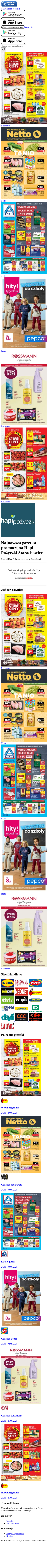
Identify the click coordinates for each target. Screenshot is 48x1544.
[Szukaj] (3, 49)
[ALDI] (24, 273)
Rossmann (5, 426)
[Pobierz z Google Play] (13, 17)
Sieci (10, 9)
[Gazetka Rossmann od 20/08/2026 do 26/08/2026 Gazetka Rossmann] (21, 1403)
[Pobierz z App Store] (13, 25)
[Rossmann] (24, 424)
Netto (3, 201)
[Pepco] (24, 348)
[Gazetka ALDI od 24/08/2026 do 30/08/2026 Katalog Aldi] (21, 1249)
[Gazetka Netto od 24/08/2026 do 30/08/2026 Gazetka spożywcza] (21, 1172)
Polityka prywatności (15, 1533)
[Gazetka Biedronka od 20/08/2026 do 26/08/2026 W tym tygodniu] (21, 1480)
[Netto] (24, 198)
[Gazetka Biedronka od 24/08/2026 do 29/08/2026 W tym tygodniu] (21, 1095)
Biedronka (28, 27)
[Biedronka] (24, 123)
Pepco (3, 351)
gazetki (29, 578)
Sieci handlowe (12, 1523)
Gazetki (4, 9)
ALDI (3, 276)
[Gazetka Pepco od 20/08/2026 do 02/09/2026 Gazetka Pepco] (21, 1326)
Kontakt (16, 9)
